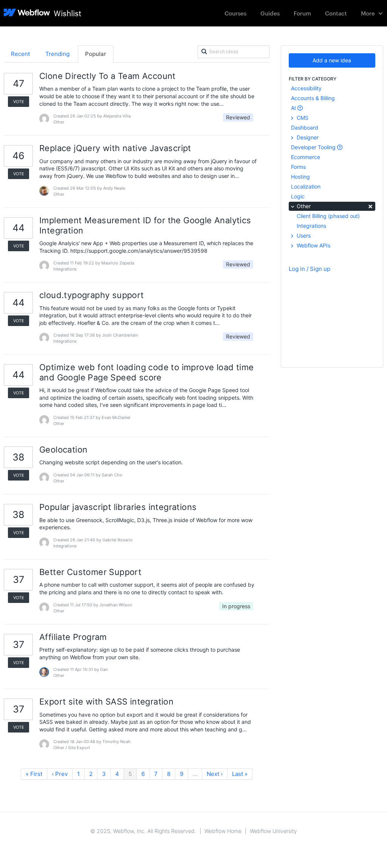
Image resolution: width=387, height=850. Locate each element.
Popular (95, 53)
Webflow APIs (312, 245)
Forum (302, 13)
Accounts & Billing (313, 98)
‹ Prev (60, 773)
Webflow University (273, 831)
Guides (270, 13)
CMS (301, 117)
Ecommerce (305, 157)
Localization (305, 186)
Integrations (311, 226)
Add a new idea (332, 60)
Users (303, 235)
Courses (235, 13)
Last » (240, 773)
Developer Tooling (314, 147)
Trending (57, 53)
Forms (298, 167)
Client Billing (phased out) (328, 216)
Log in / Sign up (309, 268)
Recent (20, 53)
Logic (298, 196)
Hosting (300, 176)
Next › (215, 773)
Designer (307, 137)
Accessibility (306, 88)
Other (334, 206)
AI (294, 108)
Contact (336, 13)
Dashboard (304, 127)
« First (34, 773)
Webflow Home (222, 831)
